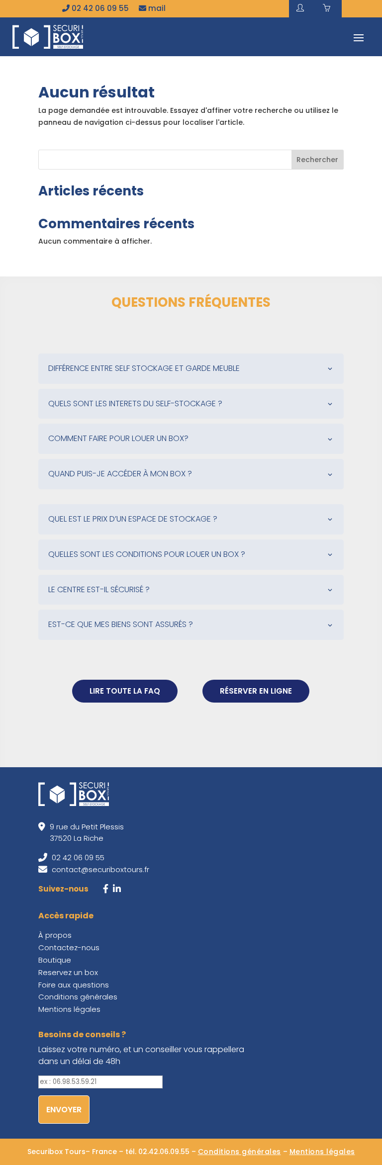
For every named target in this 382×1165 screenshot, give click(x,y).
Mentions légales (69, 1009)
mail (156, 8)
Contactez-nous (68, 947)
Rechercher (317, 160)
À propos (55, 935)
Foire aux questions (73, 985)
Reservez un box (68, 972)
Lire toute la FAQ (125, 691)
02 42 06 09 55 (99, 8)
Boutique (54, 960)
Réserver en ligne (256, 691)
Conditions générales (77, 996)
